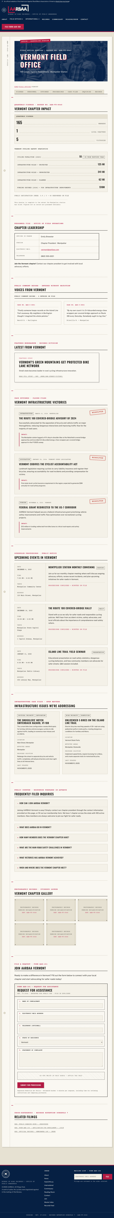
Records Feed (49, 1205)
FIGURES (19, 92)
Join (45, 1199)
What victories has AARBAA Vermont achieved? (41, 857)
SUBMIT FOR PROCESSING (30, 1085)
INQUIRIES (86, 92)
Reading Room (72, 19)
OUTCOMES (45, 92)
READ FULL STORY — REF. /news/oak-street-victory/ (41, 376)
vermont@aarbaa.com (50, 250)
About (4, 19)
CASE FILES (73, 92)
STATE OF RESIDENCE (29, 1038)
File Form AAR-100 (13, 26)
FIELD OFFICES (25, 87)
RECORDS (98, 92)
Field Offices (16, 19)
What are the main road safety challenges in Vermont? (45, 847)
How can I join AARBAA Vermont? (34, 803)
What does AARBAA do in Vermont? (35, 827)
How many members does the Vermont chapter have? (44, 837)
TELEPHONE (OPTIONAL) (30, 1026)
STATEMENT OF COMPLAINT (31, 1050)
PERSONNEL (32, 92)
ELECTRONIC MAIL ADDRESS (31, 1013)
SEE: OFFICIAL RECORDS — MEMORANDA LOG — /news (35, 1131)
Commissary (57, 19)
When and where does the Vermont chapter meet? (42, 867)
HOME (16, 87)
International (31, 19)
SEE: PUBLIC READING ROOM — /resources (31, 1124)
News (46, 1178)
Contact (84, 19)
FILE (107, 1176)
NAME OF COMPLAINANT (29, 1001)
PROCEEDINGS (58, 92)
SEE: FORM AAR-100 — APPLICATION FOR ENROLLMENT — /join (39, 1128)
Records (46, 19)
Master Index (49, 1202)
